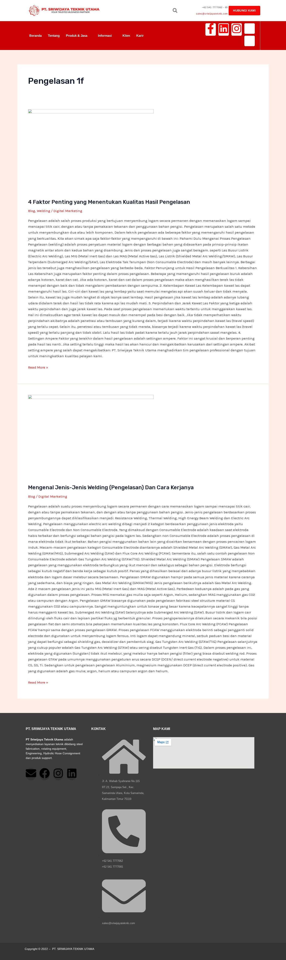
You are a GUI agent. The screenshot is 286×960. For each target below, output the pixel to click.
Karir (140, 35)
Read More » (38, 366)
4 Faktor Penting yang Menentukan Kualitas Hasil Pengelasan (109, 202)
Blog (31, 211)
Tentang (54, 35)
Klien (126, 35)
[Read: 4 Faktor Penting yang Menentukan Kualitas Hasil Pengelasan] (143, 151)
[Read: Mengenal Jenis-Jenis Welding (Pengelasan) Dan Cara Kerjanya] (143, 437)
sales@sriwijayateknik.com (212, 13)
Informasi (105, 35)
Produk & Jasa (76, 35)
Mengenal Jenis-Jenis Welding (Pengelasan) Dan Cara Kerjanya (111, 487)
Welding (43, 211)
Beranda (35, 35)
